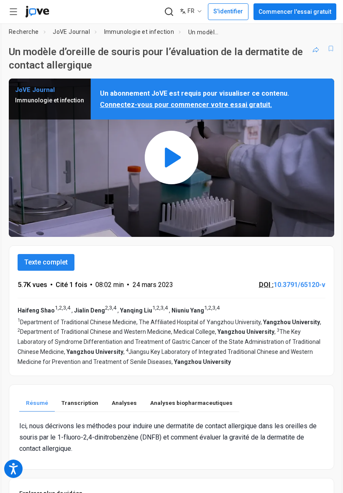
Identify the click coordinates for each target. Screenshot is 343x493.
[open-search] (169, 12)
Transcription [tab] (79, 402)
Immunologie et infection (139, 31)
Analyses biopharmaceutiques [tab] (191, 402)
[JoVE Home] (37, 12)
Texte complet (46, 262)
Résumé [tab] (37, 402)
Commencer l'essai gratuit (295, 11)
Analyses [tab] (124, 402)
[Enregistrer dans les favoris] (331, 48)
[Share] (315, 48)
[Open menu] (13, 11)
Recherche (24, 31)
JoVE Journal (71, 31)
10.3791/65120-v (299, 285)
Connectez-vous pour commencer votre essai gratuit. (186, 105)
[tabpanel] (171, 437)
